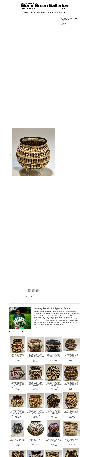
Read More (36, 327)
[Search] (64, 12)
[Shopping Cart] (66, 12)
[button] (26, 12)
